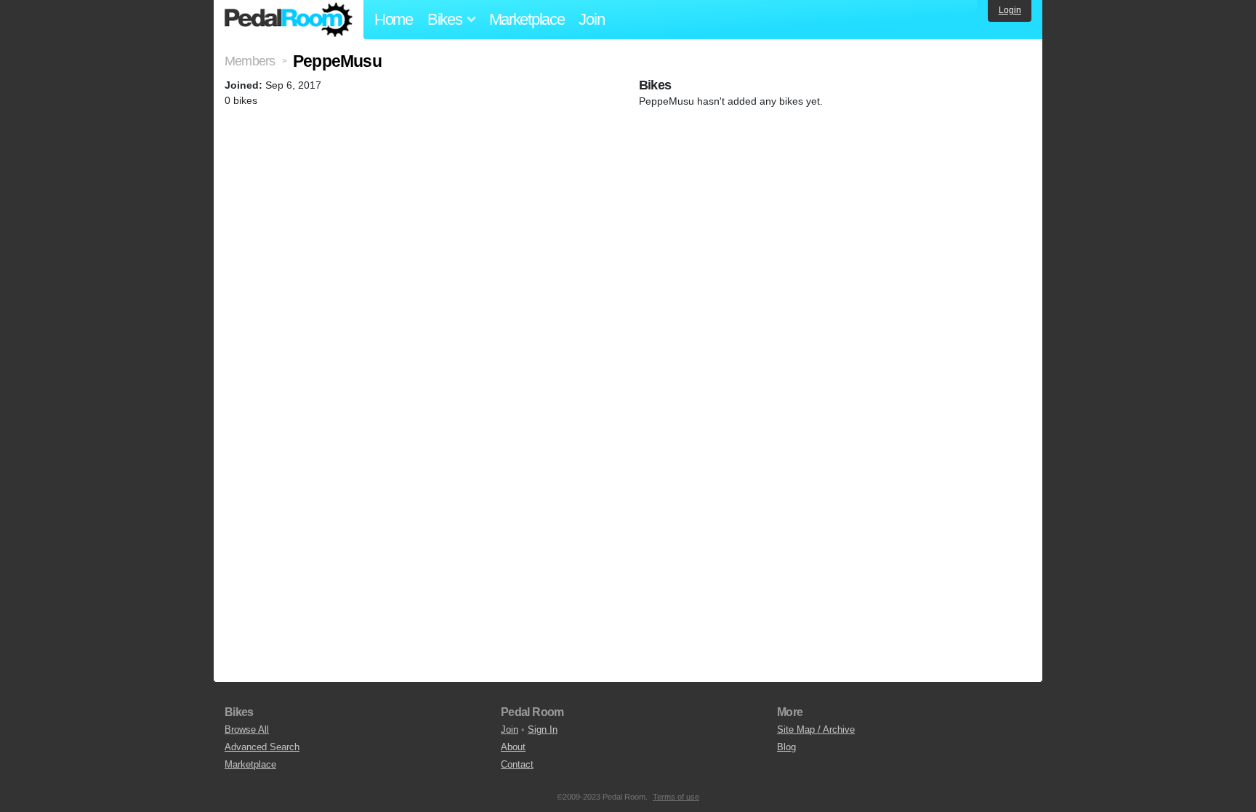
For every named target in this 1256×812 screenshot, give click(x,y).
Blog (786, 746)
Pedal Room (289, 19)
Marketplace (527, 19)
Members (250, 61)
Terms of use (676, 796)
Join (591, 19)
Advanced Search (262, 746)
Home (393, 19)
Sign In (542, 729)
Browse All (247, 729)
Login (1010, 10)
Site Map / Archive (816, 729)
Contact (517, 764)
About (513, 746)
